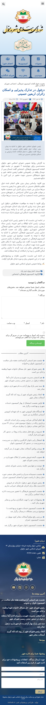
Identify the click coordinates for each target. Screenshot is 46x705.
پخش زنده (23, 75)
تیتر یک (24, 271)
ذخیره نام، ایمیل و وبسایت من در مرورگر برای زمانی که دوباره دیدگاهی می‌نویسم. (25, 336)
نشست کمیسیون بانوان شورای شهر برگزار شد (23, 525)
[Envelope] (13, 587)
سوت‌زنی (38, 75)
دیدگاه (41, 295)
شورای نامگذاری (7, 75)
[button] (43, 3)
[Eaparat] (32, 587)
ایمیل (27, 323)
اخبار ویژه (31, 271)
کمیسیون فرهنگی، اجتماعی (23, 274)
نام (42, 323)
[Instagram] (26, 587)
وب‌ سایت (11, 323)
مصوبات (38, 63)
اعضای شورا (8, 63)
